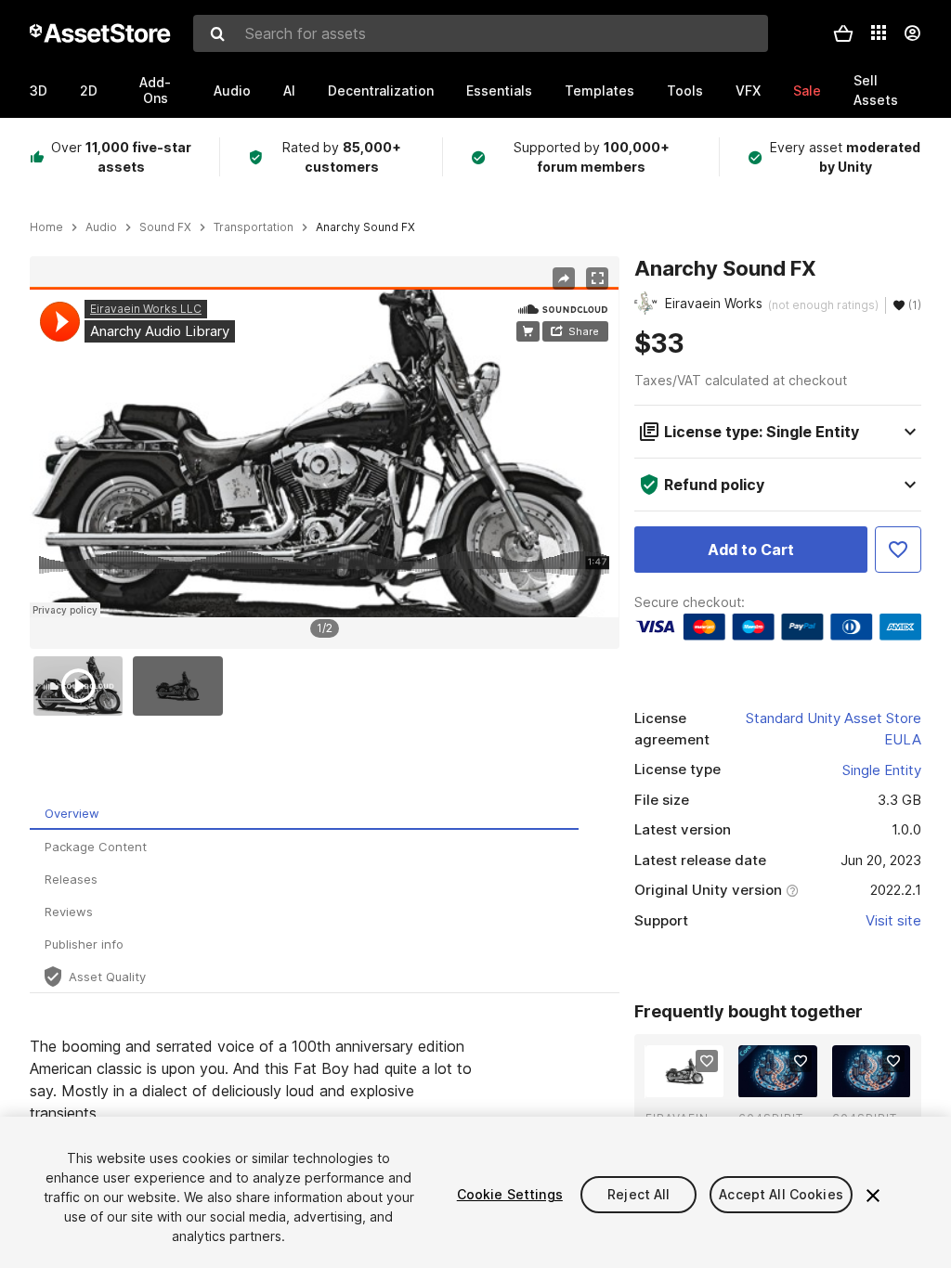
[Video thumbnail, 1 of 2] (83, 686)
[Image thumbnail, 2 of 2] (182, 686)
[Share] (564, 278)
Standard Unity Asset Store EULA (833, 728)
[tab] (304, 813)
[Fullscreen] (597, 278)
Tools (685, 90)
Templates (599, 90)
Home (46, 227)
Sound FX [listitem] (165, 227)
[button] (843, 33)
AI (289, 90)
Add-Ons (155, 90)
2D (89, 90)
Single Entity (881, 770)
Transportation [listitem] (253, 227)
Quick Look (694, 1081)
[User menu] (912, 33)
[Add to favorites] (707, 1061)
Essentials (499, 90)
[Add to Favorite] (898, 549)
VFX (748, 90)
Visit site (893, 920)
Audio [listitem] (101, 227)
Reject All (638, 1194)
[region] (324, 452)
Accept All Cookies (781, 1194)
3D (38, 90)
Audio (232, 90)
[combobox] (480, 33)
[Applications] (878, 32)
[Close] (873, 1195)
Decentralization (381, 90)
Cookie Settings (510, 1194)
